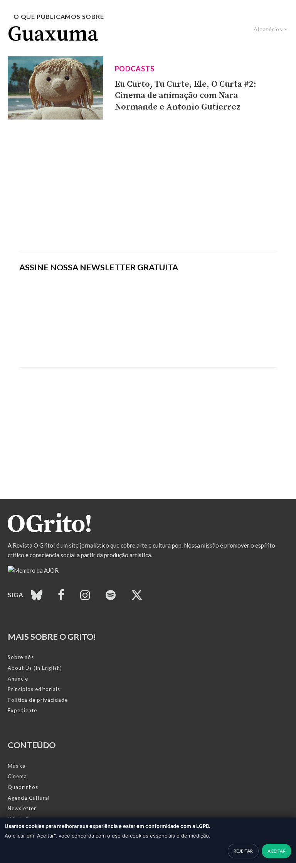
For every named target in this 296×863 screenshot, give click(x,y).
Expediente (22, 710)
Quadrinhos (23, 787)
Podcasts (135, 68)
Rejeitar (243, 851)
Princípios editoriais (34, 689)
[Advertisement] (148, 185)
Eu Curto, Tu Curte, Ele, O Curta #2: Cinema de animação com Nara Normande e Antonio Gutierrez (185, 95)
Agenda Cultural (29, 798)
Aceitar (276, 851)
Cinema (17, 776)
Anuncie (18, 679)
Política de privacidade (38, 700)
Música (17, 766)
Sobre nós (21, 657)
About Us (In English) (35, 668)
